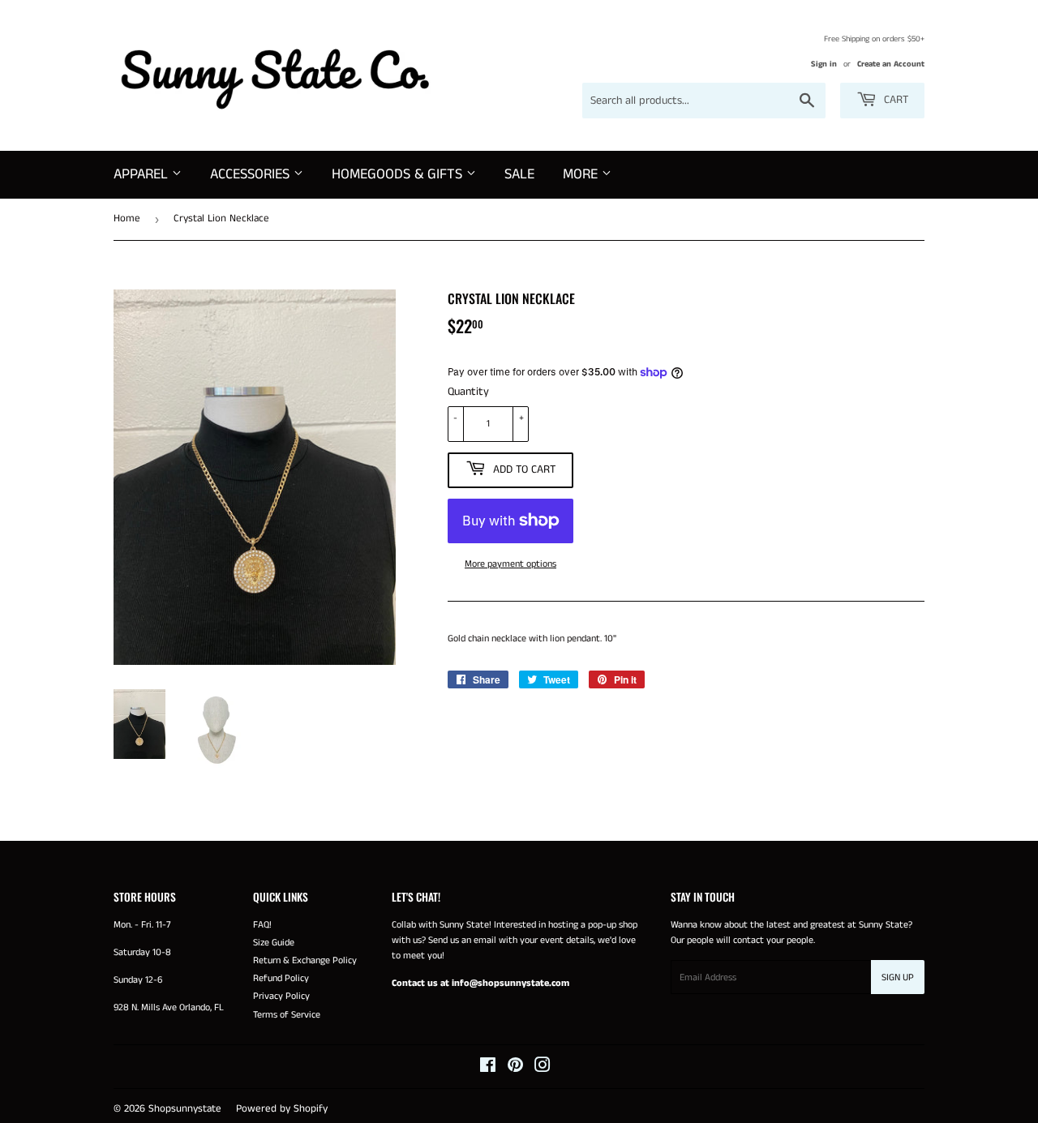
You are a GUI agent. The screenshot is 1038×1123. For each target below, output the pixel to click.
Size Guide (273, 942)
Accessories (252, 174)
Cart (894, 100)
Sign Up (897, 977)
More (582, 174)
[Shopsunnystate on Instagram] (542, 1068)
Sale (519, 174)
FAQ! (262, 925)
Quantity (468, 392)
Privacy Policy (281, 996)
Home (127, 218)
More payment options (510, 564)
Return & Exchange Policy (305, 960)
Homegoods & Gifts (399, 174)
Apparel (143, 174)
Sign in (824, 64)
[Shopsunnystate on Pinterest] (515, 1068)
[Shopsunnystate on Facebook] (487, 1068)
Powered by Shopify (282, 1109)
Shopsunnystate (184, 1109)
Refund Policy (281, 978)
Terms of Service (286, 1015)
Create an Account (890, 64)
